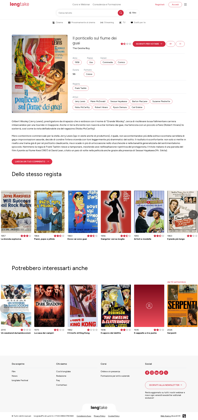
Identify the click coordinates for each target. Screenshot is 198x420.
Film (13, 371)
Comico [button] (121, 62)
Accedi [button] (175, 4)
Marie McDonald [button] (97, 101)
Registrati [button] (159, 4)
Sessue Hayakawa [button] (118, 101)
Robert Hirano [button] (101, 107)
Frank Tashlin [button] (80, 88)
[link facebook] (147, 372)
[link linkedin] (156, 372)
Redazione (61, 376)
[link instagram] (152, 372)
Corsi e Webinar (81, 4)
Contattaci (61, 385)
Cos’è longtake (63, 371)
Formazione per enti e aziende (115, 376)
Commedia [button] (108, 62)
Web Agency (166, 416)
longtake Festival (20, 380)
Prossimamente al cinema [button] (83, 22)
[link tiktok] (161, 372)
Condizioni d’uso (84, 416)
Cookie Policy (113, 416)
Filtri (134, 13)
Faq (58, 380)
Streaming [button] (109, 22)
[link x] (166, 372)
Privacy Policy (99, 416)
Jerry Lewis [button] (80, 101)
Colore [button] (89, 74)
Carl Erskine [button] (137, 107)
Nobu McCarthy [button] (82, 107)
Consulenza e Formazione (107, 4)
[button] (149, 44)
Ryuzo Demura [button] (120, 107)
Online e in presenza (110, 371)
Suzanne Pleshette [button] (161, 101)
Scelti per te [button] (140, 22)
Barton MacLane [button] (139, 101)
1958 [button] (77, 62)
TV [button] (124, 22)
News (15, 376)
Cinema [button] (59, 22)
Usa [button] (91, 62)
